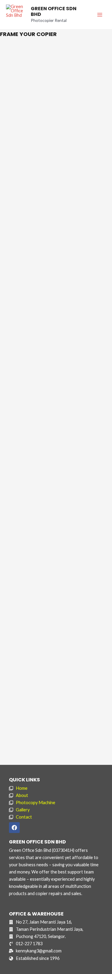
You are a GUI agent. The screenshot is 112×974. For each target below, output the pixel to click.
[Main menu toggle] (99, 14)
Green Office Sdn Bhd (53, 11)
